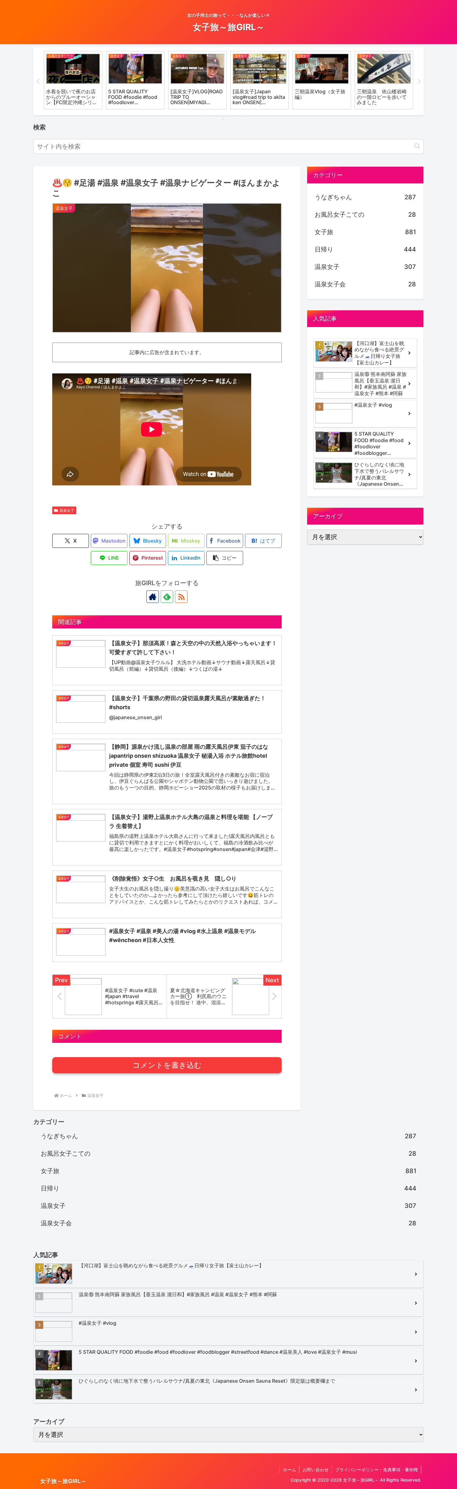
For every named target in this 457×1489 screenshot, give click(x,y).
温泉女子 (66, 510)
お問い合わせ (315, 1469)
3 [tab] (224, 119)
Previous (38, 81)
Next (419, 81)
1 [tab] (205, 119)
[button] (417, 146)
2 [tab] (214, 119)
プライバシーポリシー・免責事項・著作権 (376, 1469)
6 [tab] (252, 119)
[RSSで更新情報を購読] (181, 596)
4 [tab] (233, 119)
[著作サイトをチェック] (152, 596)
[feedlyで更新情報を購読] (167, 596)
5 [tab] (242, 119)
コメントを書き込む (167, 1065)
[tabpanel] (73, 80)
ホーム (289, 1469)
